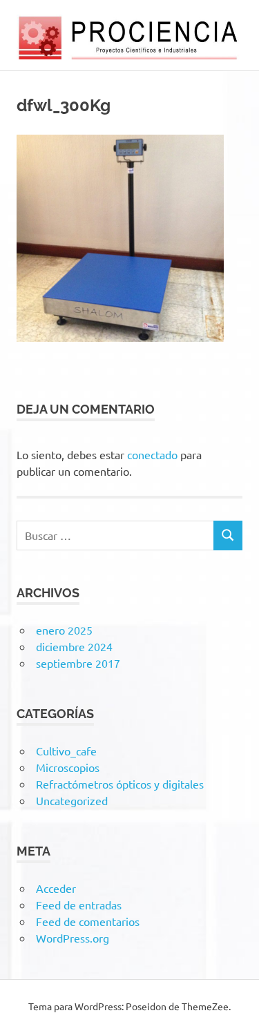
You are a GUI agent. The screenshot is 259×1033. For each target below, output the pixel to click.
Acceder (56, 888)
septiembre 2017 (78, 663)
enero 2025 (64, 630)
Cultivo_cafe (66, 750)
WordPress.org (72, 938)
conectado (152, 454)
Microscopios (67, 767)
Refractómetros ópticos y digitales (120, 784)
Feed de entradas (79, 904)
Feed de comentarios (88, 921)
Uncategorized (72, 800)
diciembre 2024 (74, 646)
